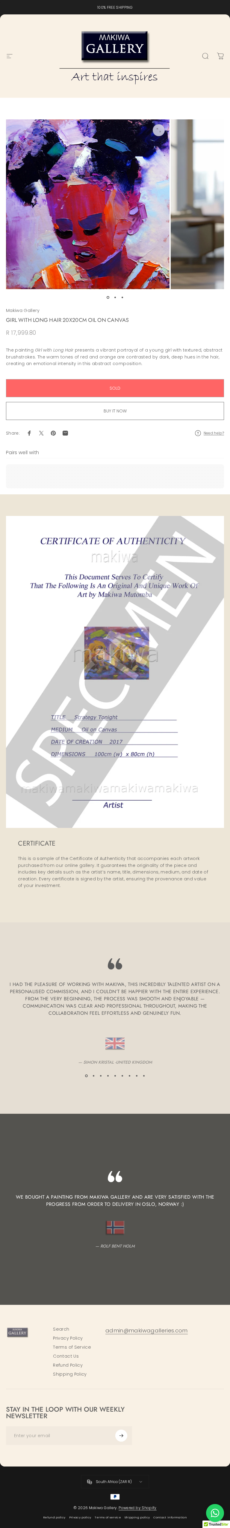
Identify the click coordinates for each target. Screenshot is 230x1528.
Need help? (214, 433)
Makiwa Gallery (23, 310)
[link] (146, 1330)
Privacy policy (80, 1517)
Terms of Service (72, 1347)
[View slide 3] (100, 1076)
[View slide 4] (107, 1076)
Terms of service (108, 1517)
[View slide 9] (143, 1076)
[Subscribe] (121, 1436)
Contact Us (66, 1356)
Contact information (170, 1517)
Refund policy (54, 1517)
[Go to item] (107, 297)
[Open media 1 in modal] (159, 130)
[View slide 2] (93, 1076)
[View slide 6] (122, 1076)
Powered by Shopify (137, 1507)
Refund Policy (68, 1365)
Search (61, 1329)
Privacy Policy (68, 1338)
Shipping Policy (70, 1374)
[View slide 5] (115, 1076)
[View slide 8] (136, 1076)
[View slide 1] (86, 1076)
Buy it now (115, 411)
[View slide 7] (129, 1076)
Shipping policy (137, 1517)
